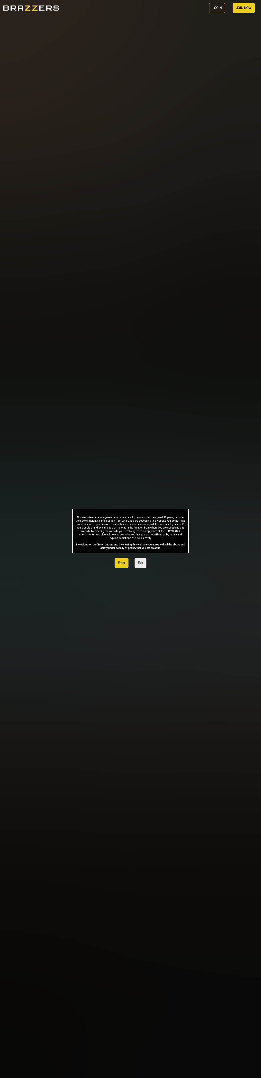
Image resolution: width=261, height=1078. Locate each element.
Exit (140, 563)
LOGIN (217, 8)
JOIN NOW (243, 8)
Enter (121, 563)
